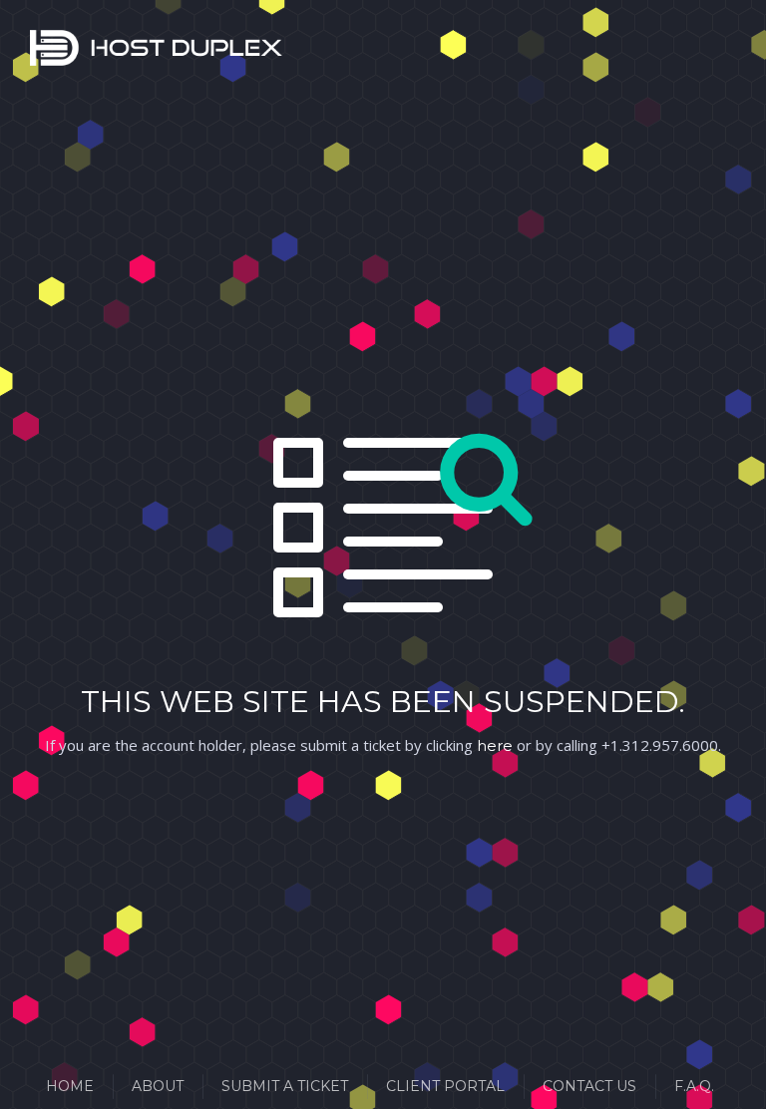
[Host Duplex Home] (55, 52)
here (495, 745)
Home (70, 1086)
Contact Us (589, 1086)
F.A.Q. (694, 1086)
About (158, 1086)
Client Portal (445, 1086)
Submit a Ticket (284, 1086)
